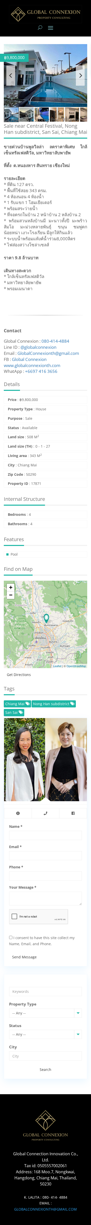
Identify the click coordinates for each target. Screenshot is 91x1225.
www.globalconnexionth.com (32, 365)
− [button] (10, 595)
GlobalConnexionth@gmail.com (48, 353)
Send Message (24, 957)
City (13, 1046)
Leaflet (57, 666)
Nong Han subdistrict (51, 703)
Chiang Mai (15, 703)
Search (45, 1069)
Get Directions (19, 674)
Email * (15, 846)
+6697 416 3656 (41, 371)
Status (15, 1025)
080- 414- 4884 (54, 1197)
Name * (15, 826)
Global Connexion (29, 359)
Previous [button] (10, 75)
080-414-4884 (55, 341)
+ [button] (10, 587)
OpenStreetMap (76, 666)
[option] (45, 75)
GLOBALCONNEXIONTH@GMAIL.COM (45, 1209)
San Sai (12, 712)
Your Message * (22, 887)
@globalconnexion (38, 347)
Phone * (16, 867)
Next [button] (80, 75)
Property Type (22, 1004)
